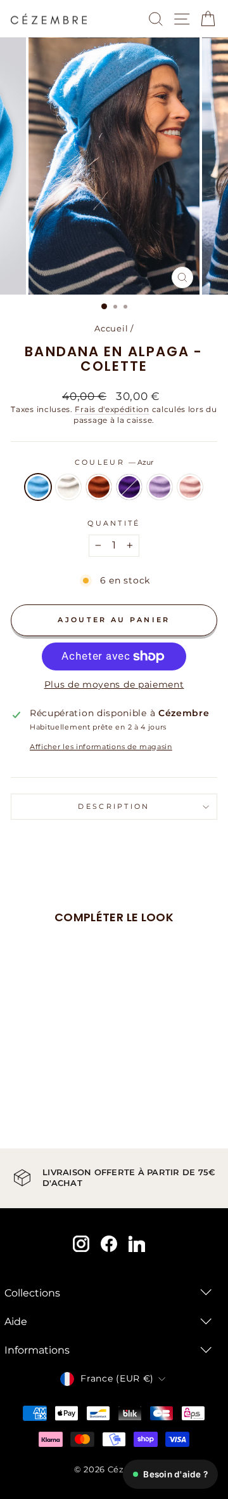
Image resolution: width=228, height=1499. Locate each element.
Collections (32, 1293)
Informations (37, 1350)
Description (113, 806)
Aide (15, 1322)
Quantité (114, 523)
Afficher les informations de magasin (101, 746)
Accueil (111, 328)
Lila (159, 487)
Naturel (68, 487)
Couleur (114, 462)
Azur (38, 487)
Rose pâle (190, 487)
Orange (98, 487)
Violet (129, 487)
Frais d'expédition (112, 409)
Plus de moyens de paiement (114, 684)
